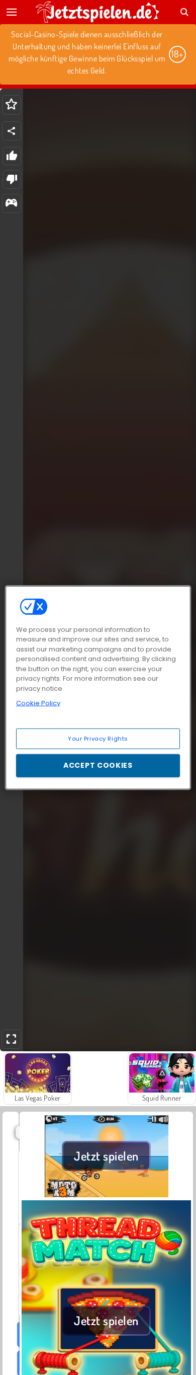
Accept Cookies (98, 765)
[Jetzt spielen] (106, 1194)
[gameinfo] (11, 203)
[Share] (11, 130)
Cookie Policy (38, 703)
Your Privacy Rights (98, 738)
